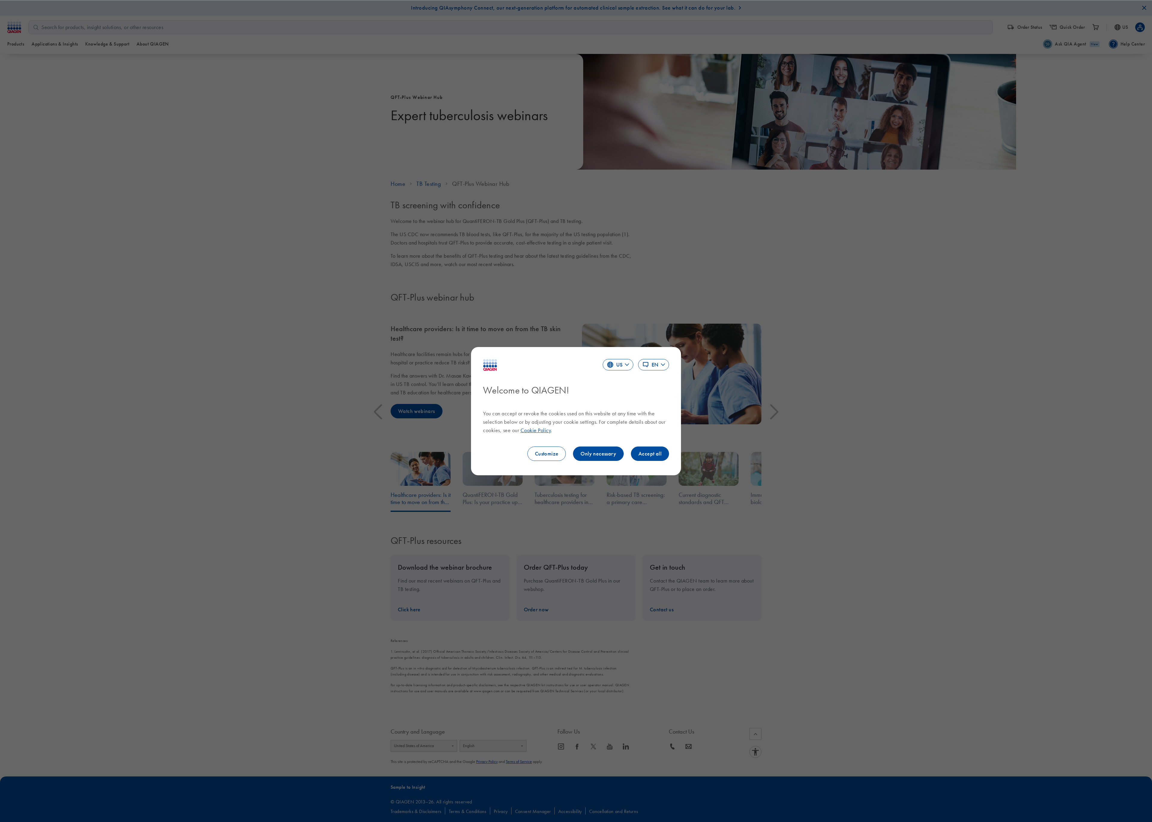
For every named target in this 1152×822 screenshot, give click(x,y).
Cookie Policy (535, 430)
